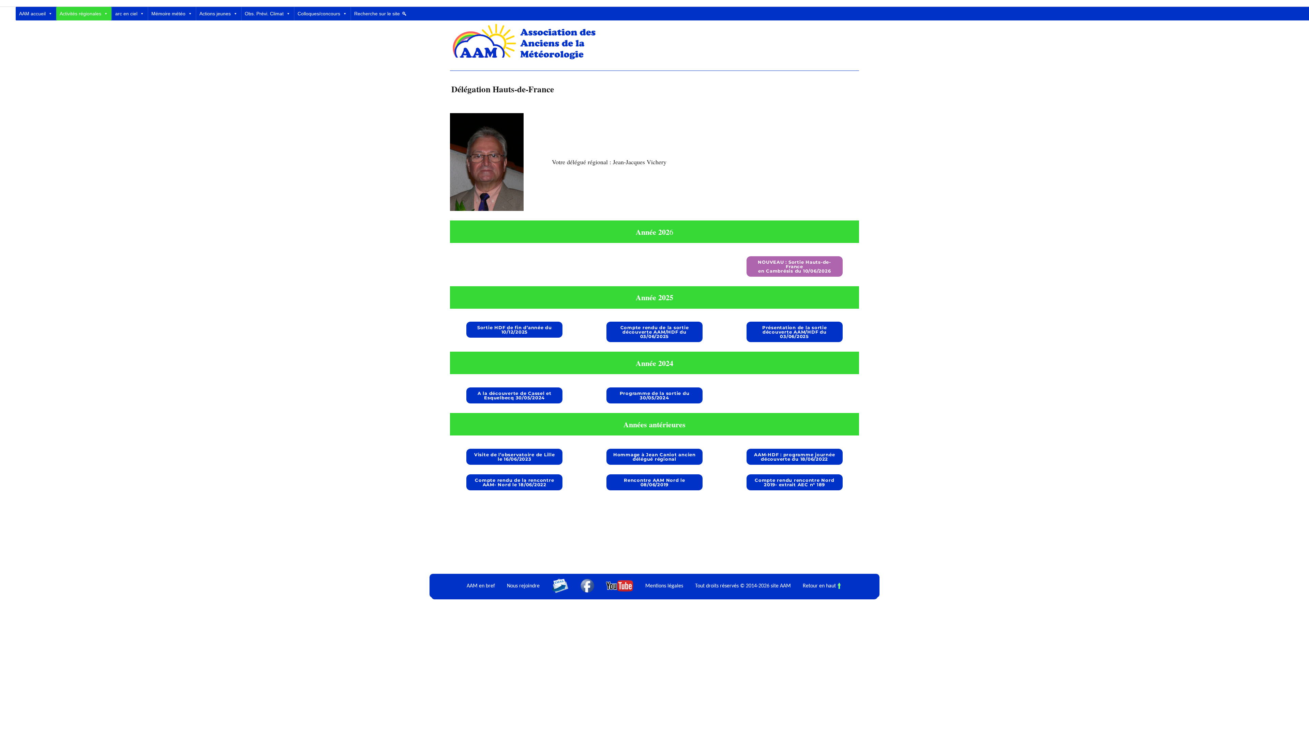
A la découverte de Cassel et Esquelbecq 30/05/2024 (515, 395)
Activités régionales (80, 13)
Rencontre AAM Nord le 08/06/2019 (654, 482)
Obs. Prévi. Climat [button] (264, 13)
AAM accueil (32, 13)
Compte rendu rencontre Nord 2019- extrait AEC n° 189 (794, 482)
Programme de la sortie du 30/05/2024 (655, 395)
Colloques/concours (319, 13)
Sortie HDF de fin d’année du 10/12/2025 (514, 330)
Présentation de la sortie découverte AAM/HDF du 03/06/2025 (794, 332)
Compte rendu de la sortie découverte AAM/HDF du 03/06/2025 (654, 332)
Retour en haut (819, 585)
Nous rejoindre (523, 585)
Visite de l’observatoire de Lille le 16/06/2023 (514, 457)
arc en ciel (126, 13)
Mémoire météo (168, 13)
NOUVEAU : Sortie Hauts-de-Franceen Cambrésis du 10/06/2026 (794, 266)
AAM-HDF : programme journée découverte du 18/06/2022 (794, 457)
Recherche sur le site (377, 13)
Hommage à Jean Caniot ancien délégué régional (654, 457)
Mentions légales (664, 585)
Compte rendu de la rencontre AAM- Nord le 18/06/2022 (514, 482)
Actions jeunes (215, 13)
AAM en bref (481, 585)
